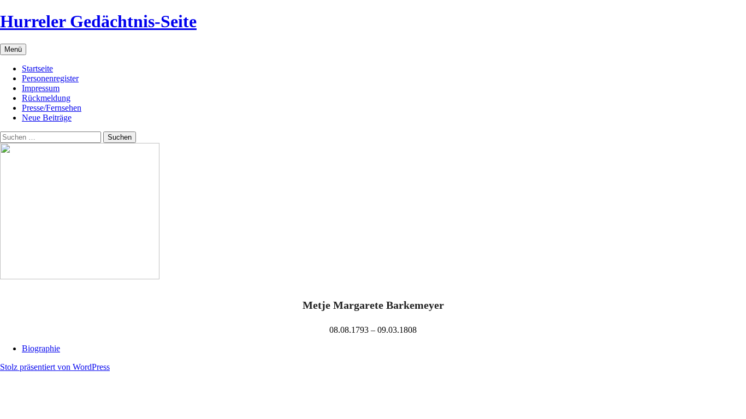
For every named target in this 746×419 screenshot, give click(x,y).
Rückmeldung (46, 98)
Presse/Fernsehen (51, 107)
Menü (13, 49)
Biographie (41, 348)
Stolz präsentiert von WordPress (55, 367)
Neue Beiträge (47, 117)
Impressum (41, 88)
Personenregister (50, 78)
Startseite (37, 68)
